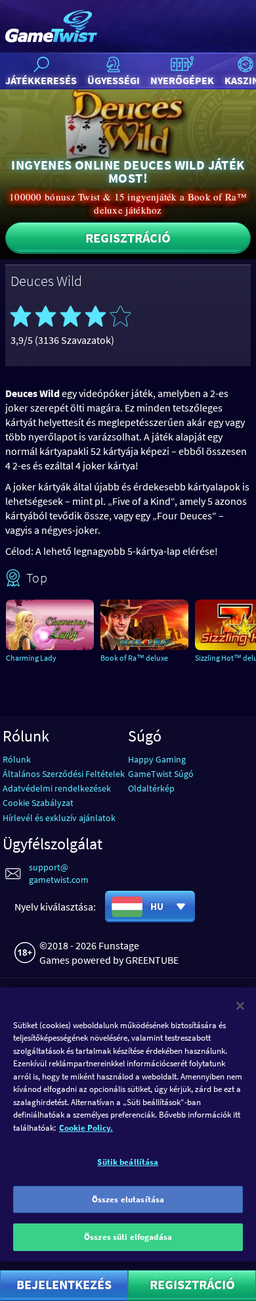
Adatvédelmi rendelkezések (57, 788)
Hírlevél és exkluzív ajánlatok (59, 818)
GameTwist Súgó (161, 774)
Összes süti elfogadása (128, 1236)
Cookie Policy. (86, 1127)
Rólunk (17, 759)
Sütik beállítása (127, 1162)
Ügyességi (113, 80)
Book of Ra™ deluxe (134, 658)
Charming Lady (31, 658)
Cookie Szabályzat (38, 803)
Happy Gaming (157, 759)
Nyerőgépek (182, 80)
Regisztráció (128, 237)
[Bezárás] (240, 1005)
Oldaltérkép (151, 788)
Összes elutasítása (128, 1199)
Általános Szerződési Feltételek (64, 774)
